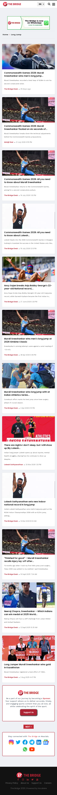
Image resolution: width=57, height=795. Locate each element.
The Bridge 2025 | (18, 788)
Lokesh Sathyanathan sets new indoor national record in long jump (25, 503)
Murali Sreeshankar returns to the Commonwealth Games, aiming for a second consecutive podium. (26, 188)
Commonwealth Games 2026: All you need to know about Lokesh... (27, 234)
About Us (25, 783)
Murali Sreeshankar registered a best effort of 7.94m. (24, 672)
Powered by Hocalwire (37, 788)
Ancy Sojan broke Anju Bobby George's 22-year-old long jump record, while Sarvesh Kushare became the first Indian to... (28, 294)
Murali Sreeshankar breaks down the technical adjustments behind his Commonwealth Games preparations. (27, 135)
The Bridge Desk (11, 89)
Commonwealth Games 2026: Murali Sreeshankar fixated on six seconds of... (25, 127)
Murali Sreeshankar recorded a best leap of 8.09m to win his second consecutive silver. (27, 82)
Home (5, 34)
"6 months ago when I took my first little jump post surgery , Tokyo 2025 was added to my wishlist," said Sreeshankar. (27, 567)
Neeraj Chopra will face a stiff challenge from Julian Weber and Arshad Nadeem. (27, 620)
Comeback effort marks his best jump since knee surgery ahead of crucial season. (26, 401)
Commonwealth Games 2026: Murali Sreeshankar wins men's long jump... (24, 74)
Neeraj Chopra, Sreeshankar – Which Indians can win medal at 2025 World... (28, 613)
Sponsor (46, 698)
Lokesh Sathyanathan (13, 464)
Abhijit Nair (8, 142)
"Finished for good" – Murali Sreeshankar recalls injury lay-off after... (26, 560)
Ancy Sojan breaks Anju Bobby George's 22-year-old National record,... (28, 287)
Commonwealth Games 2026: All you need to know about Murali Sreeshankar (27, 181)
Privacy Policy (12, 783)
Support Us (29, 712)
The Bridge (33, 736)
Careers (47, 783)
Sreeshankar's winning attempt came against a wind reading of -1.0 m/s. (28, 348)
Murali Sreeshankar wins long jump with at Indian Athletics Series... (27, 393)
